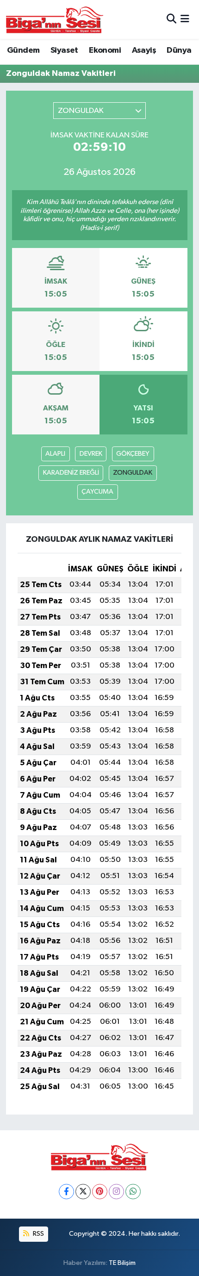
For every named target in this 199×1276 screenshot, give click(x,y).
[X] (83, 1191)
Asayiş (144, 50)
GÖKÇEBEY (132, 453)
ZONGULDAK (132, 472)
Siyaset (64, 50)
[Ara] (171, 19)
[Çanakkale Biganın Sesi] (54, 19)
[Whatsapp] (133, 1191)
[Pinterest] (99, 1191)
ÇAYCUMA (97, 491)
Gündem (23, 50)
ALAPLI (55, 453)
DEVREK (91, 453)
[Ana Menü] (184, 19)
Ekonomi (105, 50)
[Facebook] (66, 1191)
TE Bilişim (122, 1262)
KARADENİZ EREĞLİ (71, 472)
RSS (37, 1233)
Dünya (179, 50)
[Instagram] (116, 1191)
